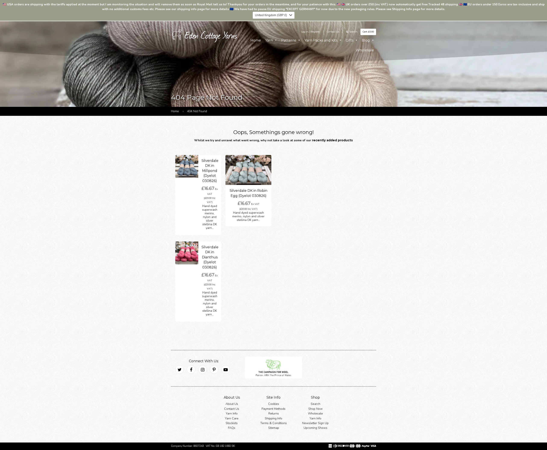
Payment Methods (273, 409)
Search (315, 404)
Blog (366, 40)
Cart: (368, 31)
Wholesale (365, 50)
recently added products (332, 140)
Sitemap (273, 428)
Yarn (269, 40)
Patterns (289, 40)
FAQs (231, 428)
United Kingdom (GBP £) (271, 15)
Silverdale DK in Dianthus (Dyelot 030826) (209, 257)
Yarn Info (232, 413)
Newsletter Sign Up (315, 423)
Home (255, 40)
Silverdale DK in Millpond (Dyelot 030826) (209, 171)
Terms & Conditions (273, 423)
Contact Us (333, 31)
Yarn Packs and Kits (321, 40)
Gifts (350, 40)
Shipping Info (273, 418)
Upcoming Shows (315, 428)
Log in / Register (310, 31)
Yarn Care (231, 418)
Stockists (232, 423)
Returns (273, 413)
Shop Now (315, 409)
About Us (231, 404)
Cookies (273, 404)
